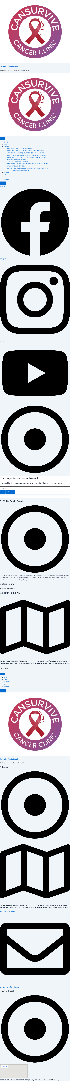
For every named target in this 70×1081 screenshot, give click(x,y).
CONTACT (7, 179)
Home (5, 677)
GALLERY (7, 172)
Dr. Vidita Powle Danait (9, 67)
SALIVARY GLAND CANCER (16, 166)
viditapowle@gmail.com (9, 987)
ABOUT (6, 144)
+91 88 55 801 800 (7, 911)
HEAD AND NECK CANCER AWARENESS (20, 148)
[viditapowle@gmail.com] (35, 983)
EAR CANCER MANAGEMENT (16, 159)
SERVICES (7, 146)
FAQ (5, 175)
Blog (5, 177)
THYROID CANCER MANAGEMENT (18, 162)
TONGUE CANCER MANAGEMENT (18, 170)
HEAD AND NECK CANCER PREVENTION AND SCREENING (25, 151)
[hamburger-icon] (2, 138)
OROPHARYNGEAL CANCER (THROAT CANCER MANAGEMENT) (27, 155)
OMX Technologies (54, 1080)
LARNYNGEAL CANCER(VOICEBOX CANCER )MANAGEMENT (26, 157)
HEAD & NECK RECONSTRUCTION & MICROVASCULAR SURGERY (27, 168)
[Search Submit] (2, 492)
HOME (6, 142)
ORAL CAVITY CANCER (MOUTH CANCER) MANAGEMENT (25, 153)
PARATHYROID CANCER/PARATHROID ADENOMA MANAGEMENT (27, 164)
